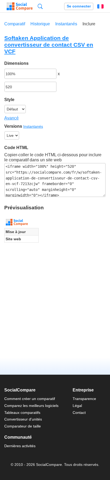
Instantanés (66, 24)
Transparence (84, 399)
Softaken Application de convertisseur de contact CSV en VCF (48, 44)
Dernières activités (20, 446)
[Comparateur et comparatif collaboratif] (19, 6)
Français (100, 6)
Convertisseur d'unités (23, 419)
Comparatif (14, 24)
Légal (77, 405)
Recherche (40, 6)
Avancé (11, 118)
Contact (79, 412)
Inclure (88, 24)
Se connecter (79, 6)
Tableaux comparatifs (22, 412)
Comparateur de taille (22, 426)
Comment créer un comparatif (29, 399)
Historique (40, 24)
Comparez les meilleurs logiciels (31, 405)
